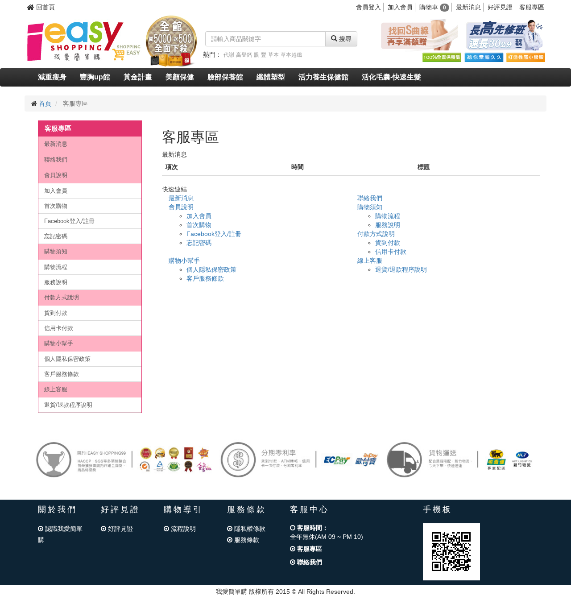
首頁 (45, 103)
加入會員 (400, 7)
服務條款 (245, 539)
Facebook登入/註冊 (69, 221)
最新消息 (468, 7)
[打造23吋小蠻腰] (525, 57)
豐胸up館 (95, 77)
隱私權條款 (248, 528)
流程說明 (182, 528)
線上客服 (55, 389)
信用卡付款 (58, 328)
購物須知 (55, 251)
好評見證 (500, 7)
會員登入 (368, 7)
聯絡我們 (55, 159)
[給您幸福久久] (484, 57)
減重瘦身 (52, 77)
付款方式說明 (61, 297)
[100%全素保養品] (442, 57)
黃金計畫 (138, 77)
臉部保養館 (225, 77)
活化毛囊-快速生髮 (391, 77)
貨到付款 (55, 313)
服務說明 (55, 282)
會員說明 (55, 175)
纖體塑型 (271, 77)
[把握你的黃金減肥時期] (417, 35)
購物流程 (55, 267)
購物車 (432, 7)
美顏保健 (180, 77)
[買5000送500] (171, 40)
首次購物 (55, 206)
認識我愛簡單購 (60, 534)
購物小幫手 (58, 343)
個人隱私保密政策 (67, 359)
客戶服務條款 (61, 374)
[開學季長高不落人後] (504, 35)
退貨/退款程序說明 (68, 404)
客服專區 (531, 7)
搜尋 (344, 38)
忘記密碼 (55, 236)
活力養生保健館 (323, 77)
